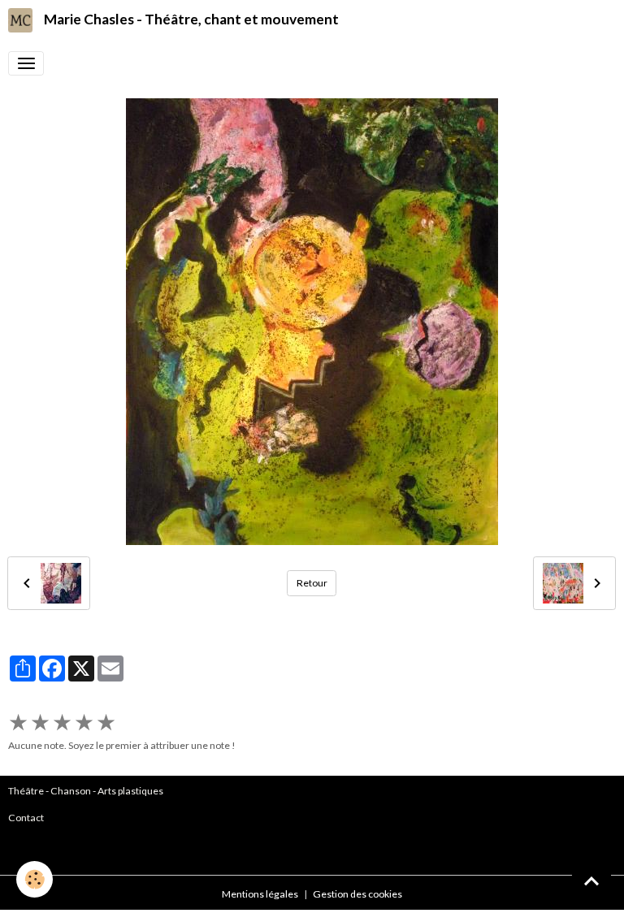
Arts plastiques (130, 791)
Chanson (70, 791)
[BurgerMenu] (26, 63)
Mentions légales (260, 894)
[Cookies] (34, 879)
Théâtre (26, 791)
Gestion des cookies (357, 894)
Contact (26, 817)
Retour (312, 583)
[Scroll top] (591, 880)
